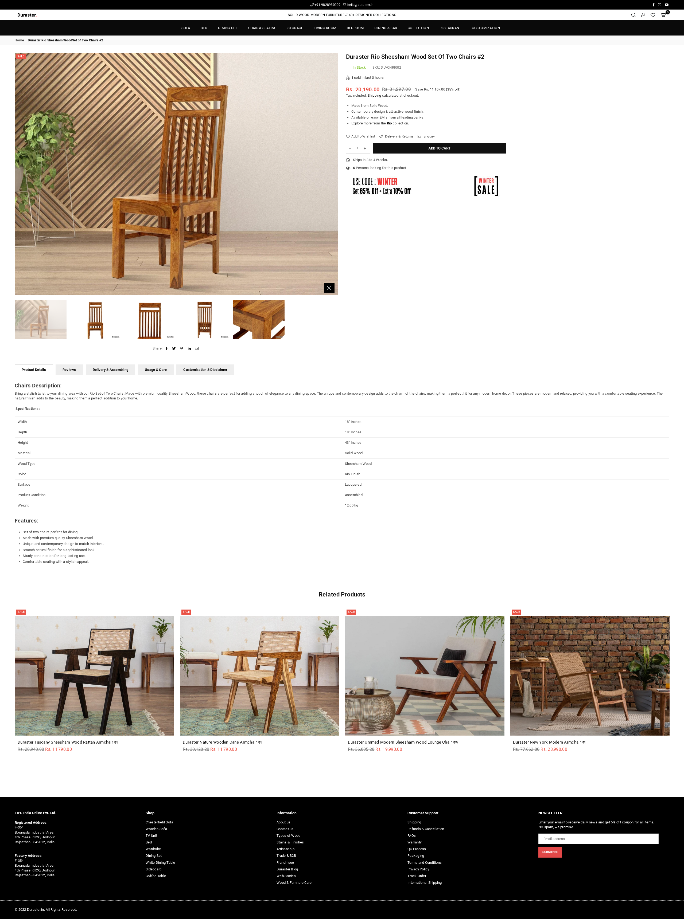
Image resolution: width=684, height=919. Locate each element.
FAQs (411, 836)
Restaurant (450, 28)
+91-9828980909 (327, 5)
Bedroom (355, 28)
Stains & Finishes (290, 842)
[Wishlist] (653, 15)
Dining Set (228, 28)
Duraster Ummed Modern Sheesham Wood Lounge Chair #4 (403, 742)
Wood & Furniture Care (294, 883)
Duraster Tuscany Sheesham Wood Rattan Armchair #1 (68, 742)
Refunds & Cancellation (425, 829)
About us (283, 822)
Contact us (285, 829)
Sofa (185, 28)
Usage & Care (156, 370)
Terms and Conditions (424, 863)
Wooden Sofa (156, 829)
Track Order (416, 876)
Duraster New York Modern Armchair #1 (550, 742)
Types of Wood (288, 836)
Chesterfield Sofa (159, 822)
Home (19, 40)
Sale (20, 56)
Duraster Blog (287, 869)
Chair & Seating (262, 28)
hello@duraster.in (360, 5)
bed (204, 28)
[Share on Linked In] (189, 348)
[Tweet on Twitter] (174, 348)
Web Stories (286, 876)
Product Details (34, 370)
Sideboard (153, 869)
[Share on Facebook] (167, 348)
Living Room (325, 28)
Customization (486, 28)
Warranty (414, 842)
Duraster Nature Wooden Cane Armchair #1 (223, 742)
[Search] (633, 15)
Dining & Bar (385, 28)
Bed (149, 842)
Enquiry (429, 136)
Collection (418, 28)
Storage (295, 28)
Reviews (69, 370)
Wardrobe (153, 849)
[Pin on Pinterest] (182, 348)
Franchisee (285, 863)
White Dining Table (160, 863)
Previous (19, 174)
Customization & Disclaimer (205, 370)
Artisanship (285, 849)
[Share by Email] (197, 348)
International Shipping (424, 883)
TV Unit (151, 836)
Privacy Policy (418, 869)
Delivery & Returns (399, 136)
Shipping (374, 95)
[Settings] (643, 15)
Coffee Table (156, 876)
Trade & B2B (286, 856)
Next (333, 174)
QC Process (416, 849)
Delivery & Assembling (110, 370)
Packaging (415, 856)
